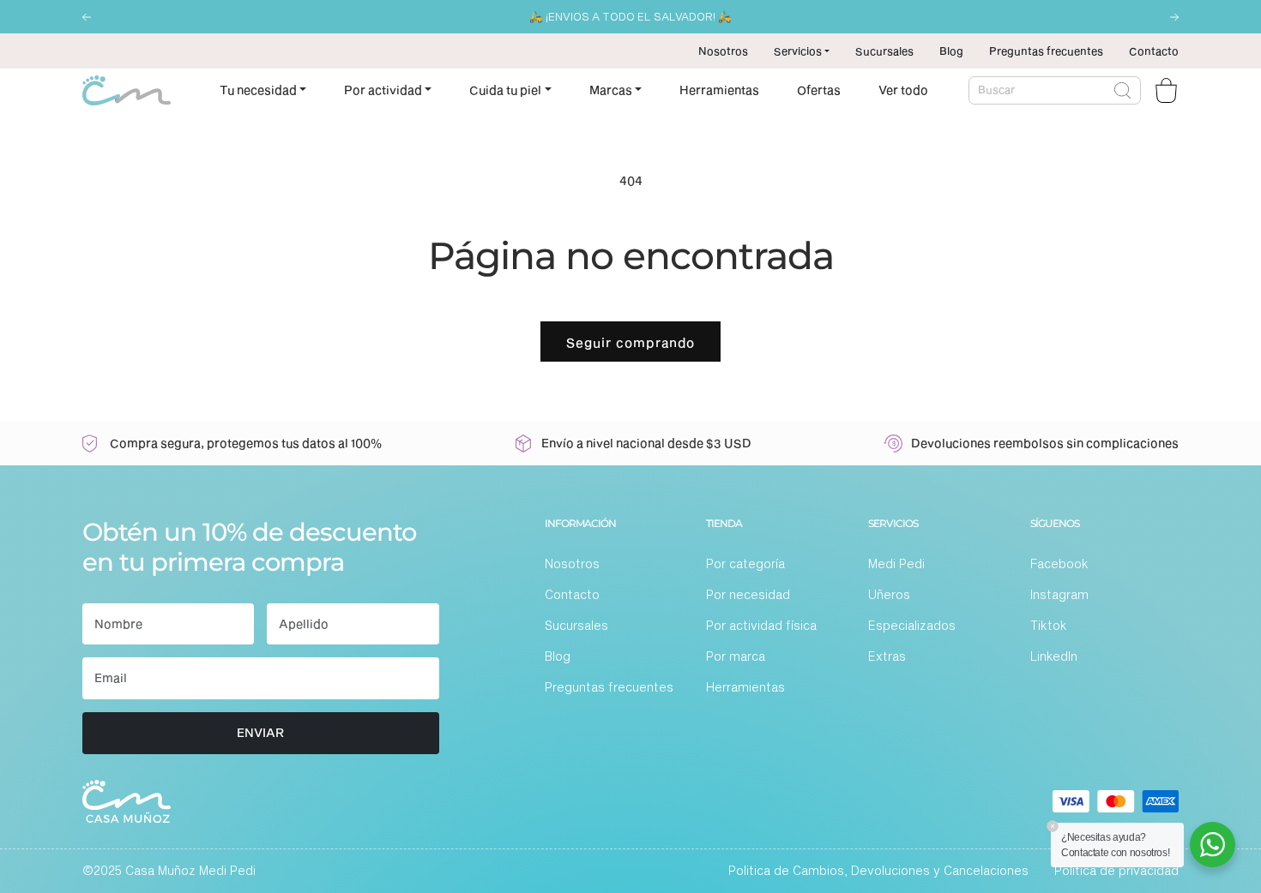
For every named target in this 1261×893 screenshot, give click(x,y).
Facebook (1059, 563)
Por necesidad (748, 594)
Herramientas (719, 89)
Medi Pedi (896, 563)
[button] (87, 17)
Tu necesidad (258, 89)
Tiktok (1048, 625)
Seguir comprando (630, 342)
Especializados (912, 625)
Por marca (735, 656)
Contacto (1154, 51)
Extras (887, 656)
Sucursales (884, 51)
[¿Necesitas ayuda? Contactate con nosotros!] (1212, 844)
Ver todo (903, 89)
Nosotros (723, 51)
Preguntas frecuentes (1046, 51)
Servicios (798, 51)
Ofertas (819, 89)
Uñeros (889, 594)
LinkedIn (1053, 656)
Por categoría (745, 563)
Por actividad (383, 89)
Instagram (1059, 594)
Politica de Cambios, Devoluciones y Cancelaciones (878, 870)
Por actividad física (761, 625)
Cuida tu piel (505, 89)
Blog (951, 51)
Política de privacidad (1116, 870)
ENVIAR (260, 732)
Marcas (610, 89)
